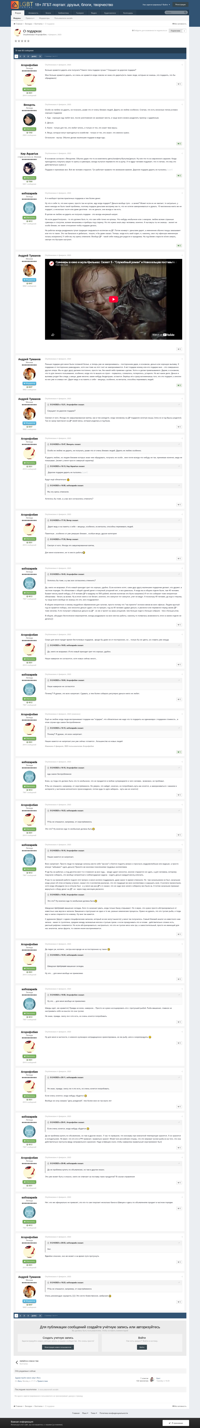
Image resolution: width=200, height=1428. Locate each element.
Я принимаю (177, 1423)
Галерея (80, 12)
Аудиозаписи (110, 12)
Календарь (128, 12)
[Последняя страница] (40, 56)
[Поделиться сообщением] (182, 64)
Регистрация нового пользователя (58, 1347)
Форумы (17, 18)
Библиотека (63, 12)
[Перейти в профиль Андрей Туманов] (29, 270)
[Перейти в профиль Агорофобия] (17, 32)
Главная (76, 1413)
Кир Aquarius (29, 153)
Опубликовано (58, 64)
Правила (29, 18)
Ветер (69, 520)
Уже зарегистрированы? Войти (156, 4)
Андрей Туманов (29, 255)
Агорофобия (41, 34)
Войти (142, 1347)
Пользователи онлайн (63, 18)
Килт (158, 1378)
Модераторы (44, 18)
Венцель (29, 105)
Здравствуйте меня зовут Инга (27, 1377)
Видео (94, 12)
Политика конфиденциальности (114, 1413)
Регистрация (180, 4)
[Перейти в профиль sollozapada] (29, 208)
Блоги (48, 12)
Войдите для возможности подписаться (150, 30)
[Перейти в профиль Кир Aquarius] (29, 168)
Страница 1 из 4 (50, 56)
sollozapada (29, 193)
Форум (18, 12)
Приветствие (42, 1381)
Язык (84, 1413)
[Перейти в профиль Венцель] (29, 119)
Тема (93, 1413)
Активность (33, 12)
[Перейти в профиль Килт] (152, 1379)
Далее (34, 56)
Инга (19, 1381)
